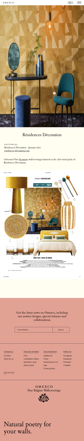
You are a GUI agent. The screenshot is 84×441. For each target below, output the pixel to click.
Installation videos (31, 359)
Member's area (30, 362)
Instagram (67, 355)
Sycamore (23, 159)
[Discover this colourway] (54, 93)
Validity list (48, 355)
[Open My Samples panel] (70, 2)
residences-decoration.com (17, 151)
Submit (61, 330)
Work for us (9, 359)
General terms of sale (51, 364)
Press (46, 359)
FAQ (25, 355)
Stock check (29, 365)
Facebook (67, 359)
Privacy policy (49, 368)
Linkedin (67, 365)
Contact (7, 355)
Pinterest (67, 362)
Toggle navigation (79, 3)
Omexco (8, 3)
